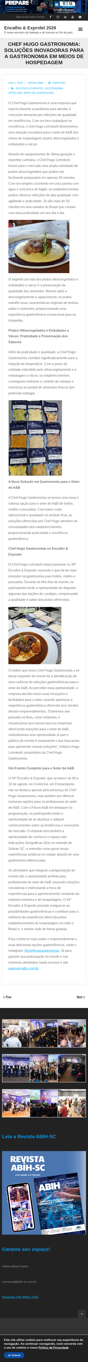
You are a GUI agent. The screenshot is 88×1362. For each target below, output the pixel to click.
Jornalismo (35, 83)
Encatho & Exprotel (30, 88)
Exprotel (59, 83)
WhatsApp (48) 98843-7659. (20, 1297)
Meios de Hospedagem (39, 93)
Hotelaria (15, 93)
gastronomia (54, 88)
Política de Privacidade (53, 1348)
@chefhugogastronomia (41, 950)
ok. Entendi (14, 1355)
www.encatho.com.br (23, 968)
